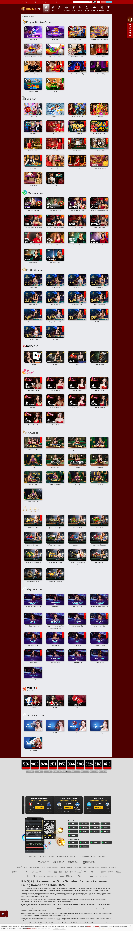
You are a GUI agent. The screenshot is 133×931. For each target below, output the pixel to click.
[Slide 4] (68, 811)
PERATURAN (50, 856)
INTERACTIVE (94, 10)
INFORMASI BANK (61, 856)
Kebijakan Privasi (31, 928)
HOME (46, 10)
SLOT (59, 10)
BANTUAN (41, 856)
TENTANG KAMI (31, 856)
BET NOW (37, 807)
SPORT (74, 10)
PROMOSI (101, 10)
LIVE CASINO (66, 10)
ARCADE (87, 10)
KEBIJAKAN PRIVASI (85, 856)
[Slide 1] (64, 811)
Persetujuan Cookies (93, 926)
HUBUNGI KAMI (73, 856)
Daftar (109, 2)
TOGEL (53, 10)
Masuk (103, 2)
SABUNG (80, 10)
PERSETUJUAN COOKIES (99, 856)
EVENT (108, 10)
